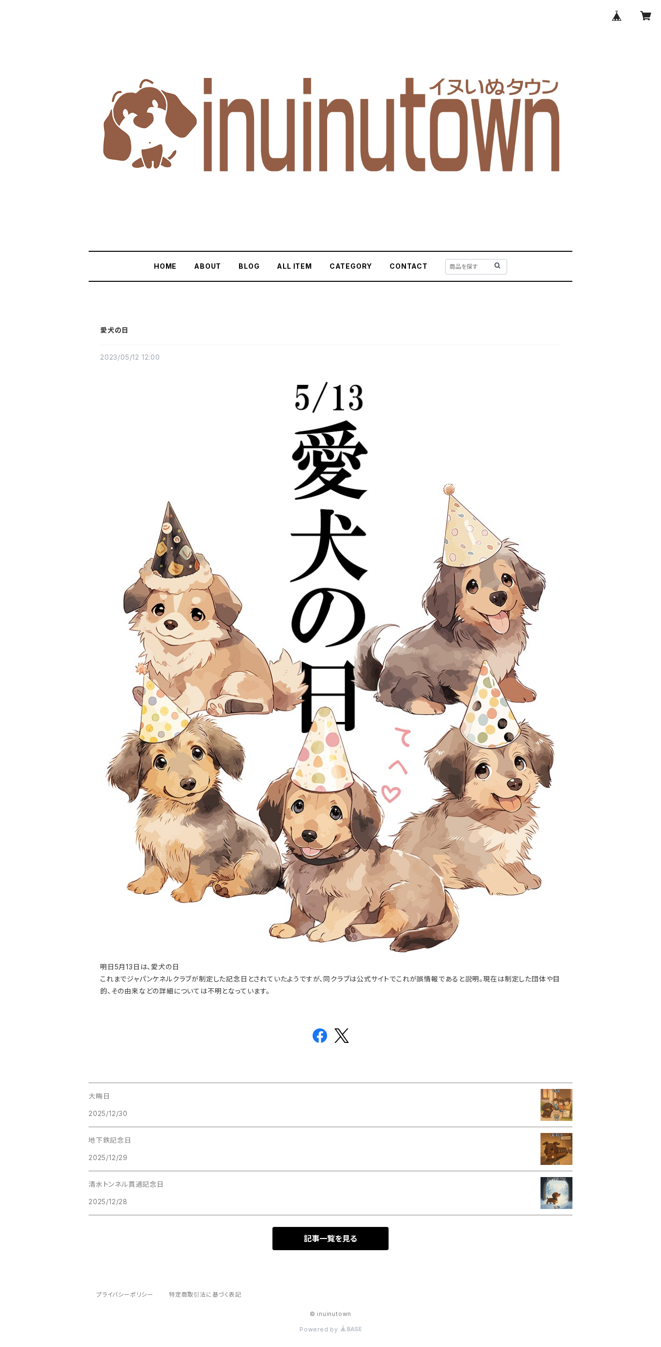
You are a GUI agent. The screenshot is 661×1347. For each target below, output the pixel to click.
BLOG (249, 266)
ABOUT (207, 266)
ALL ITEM (294, 266)
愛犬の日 (114, 330)
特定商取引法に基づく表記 (205, 1294)
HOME (165, 266)
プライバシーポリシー (124, 1294)
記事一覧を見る (330, 1238)
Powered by (320, 1329)
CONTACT (409, 266)
